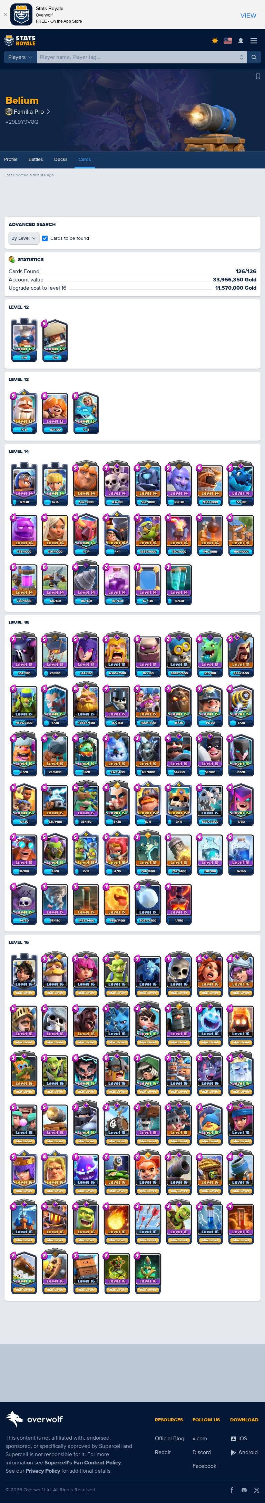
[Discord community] (244, 1490)
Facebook (204, 1466)
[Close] (5, 14)
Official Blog (169, 1438)
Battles (36, 159)
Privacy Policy (43, 1471)
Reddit (163, 1452)
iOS (242, 1438)
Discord (202, 1452)
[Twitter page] (256, 1490)
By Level (20, 238)
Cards (85, 159)
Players (17, 57)
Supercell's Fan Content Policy (83, 1462)
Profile (11, 159)
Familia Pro (29, 111)
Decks (61, 159)
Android (247, 1452)
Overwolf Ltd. (37, 1490)
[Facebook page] (232, 1490)
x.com (200, 1438)
